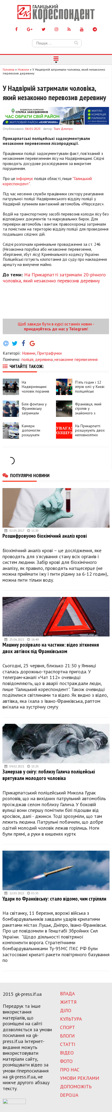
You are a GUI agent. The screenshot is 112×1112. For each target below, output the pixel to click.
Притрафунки (49, 353)
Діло (65, 1010)
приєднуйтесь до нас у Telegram (55, 328)
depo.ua (69, 1095)
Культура (71, 1019)
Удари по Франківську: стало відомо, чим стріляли (54, 898)
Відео (67, 1053)
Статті (67, 1044)
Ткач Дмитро (63, 129)
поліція (27, 359)
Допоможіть (76, 1086)
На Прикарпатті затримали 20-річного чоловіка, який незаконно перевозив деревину (54, 277)
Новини (28, 353)
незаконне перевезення (76, 359)
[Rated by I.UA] (14, 1102)
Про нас (69, 1069)
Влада (67, 993)
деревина (44, 359)
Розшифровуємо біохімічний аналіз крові (44, 535)
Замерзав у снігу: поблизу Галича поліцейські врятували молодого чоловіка (48, 774)
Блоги (67, 1036)
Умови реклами (79, 1078)
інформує (24, 178)
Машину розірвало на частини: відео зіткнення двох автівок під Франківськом (50, 647)
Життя (68, 1002)
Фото (66, 1061)
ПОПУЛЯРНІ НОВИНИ (29, 475)
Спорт (67, 1027)
